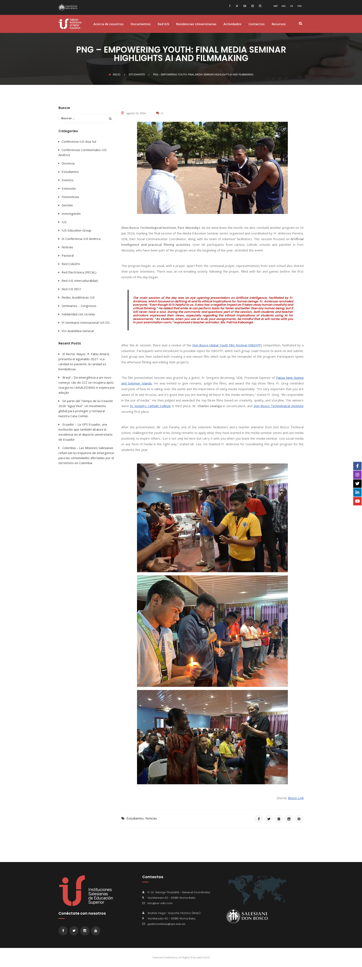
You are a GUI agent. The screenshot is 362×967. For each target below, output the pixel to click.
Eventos (68, 180)
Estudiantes (135, 818)
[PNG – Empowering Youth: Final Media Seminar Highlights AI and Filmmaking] (259, 819)
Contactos (256, 24)
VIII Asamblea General (78, 331)
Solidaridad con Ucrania (78, 314)
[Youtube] (244, 6)
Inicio (116, 74)
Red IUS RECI (71, 289)
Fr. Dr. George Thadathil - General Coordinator (178, 892)
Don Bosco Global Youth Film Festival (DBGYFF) (227, 345)
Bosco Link (296, 798)
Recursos (279, 24)
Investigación (71, 213)
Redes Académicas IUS (78, 297)
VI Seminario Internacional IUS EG (86, 322)
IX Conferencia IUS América (81, 239)
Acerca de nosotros (108, 24)
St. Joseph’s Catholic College (150, 406)
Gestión (67, 205)
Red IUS (163, 24)
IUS (64, 222)
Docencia (68, 163)
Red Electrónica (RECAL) (79, 272)
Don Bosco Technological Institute (279, 406)
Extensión (69, 188)
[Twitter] (236, 6)
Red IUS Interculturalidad (80, 280)
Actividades (232, 24)
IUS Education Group (76, 230)
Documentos (141, 24)
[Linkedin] (252, 6)
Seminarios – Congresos (79, 306)
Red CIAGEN (71, 264)
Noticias (151, 818)
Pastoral (68, 255)
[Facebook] (231, 6)
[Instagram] (259, 6)
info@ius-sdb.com (160, 903)
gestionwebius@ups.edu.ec (166, 924)
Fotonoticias (70, 197)
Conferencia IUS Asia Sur (79, 141)
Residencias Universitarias (196, 24)
